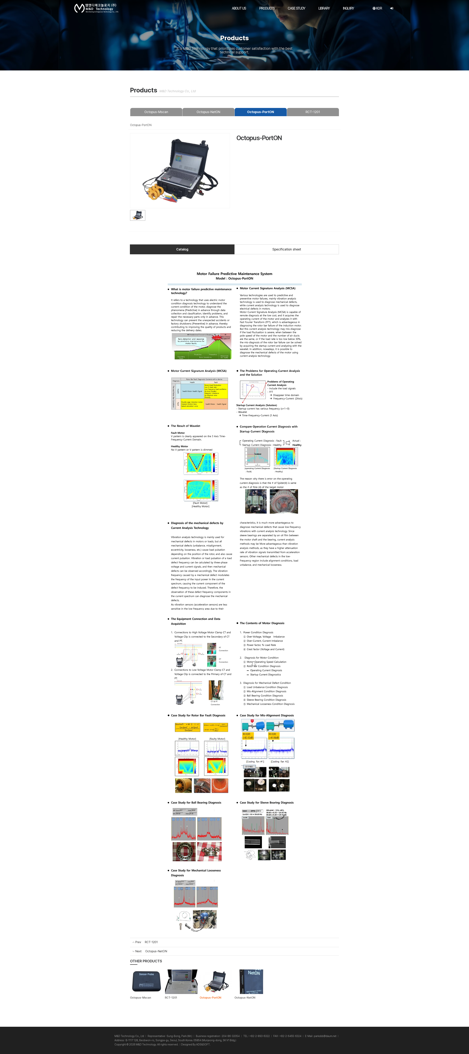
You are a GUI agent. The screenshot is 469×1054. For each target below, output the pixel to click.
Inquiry (348, 8)
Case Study (296, 8)
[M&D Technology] (96, 8)
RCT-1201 (313, 112)
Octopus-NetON (208, 112)
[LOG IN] (391, 8)
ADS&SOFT (203, 1044)
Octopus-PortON (260, 112)
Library (324, 8)
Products (267, 8)
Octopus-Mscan (156, 112)
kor (378, 8)
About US (239, 8)
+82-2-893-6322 (259, 1036)
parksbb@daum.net (325, 1036)
